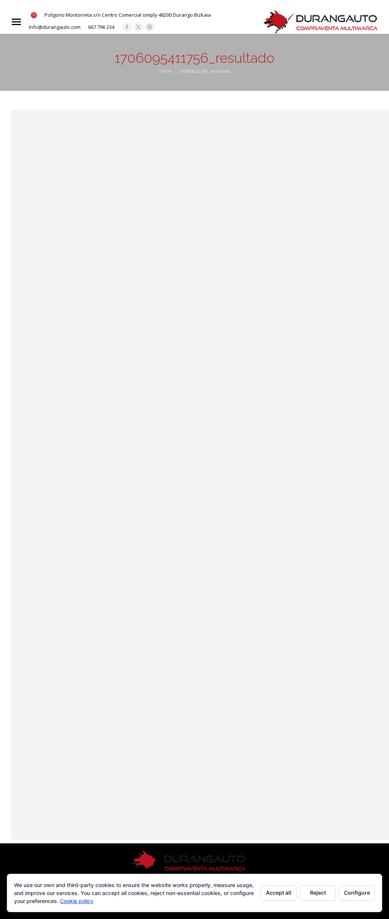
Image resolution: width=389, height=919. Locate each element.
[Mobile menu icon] (16, 22)
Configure (357, 892)
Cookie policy (76, 901)
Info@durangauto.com (55, 27)
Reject (318, 892)
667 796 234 (101, 27)
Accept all (278, 892)
